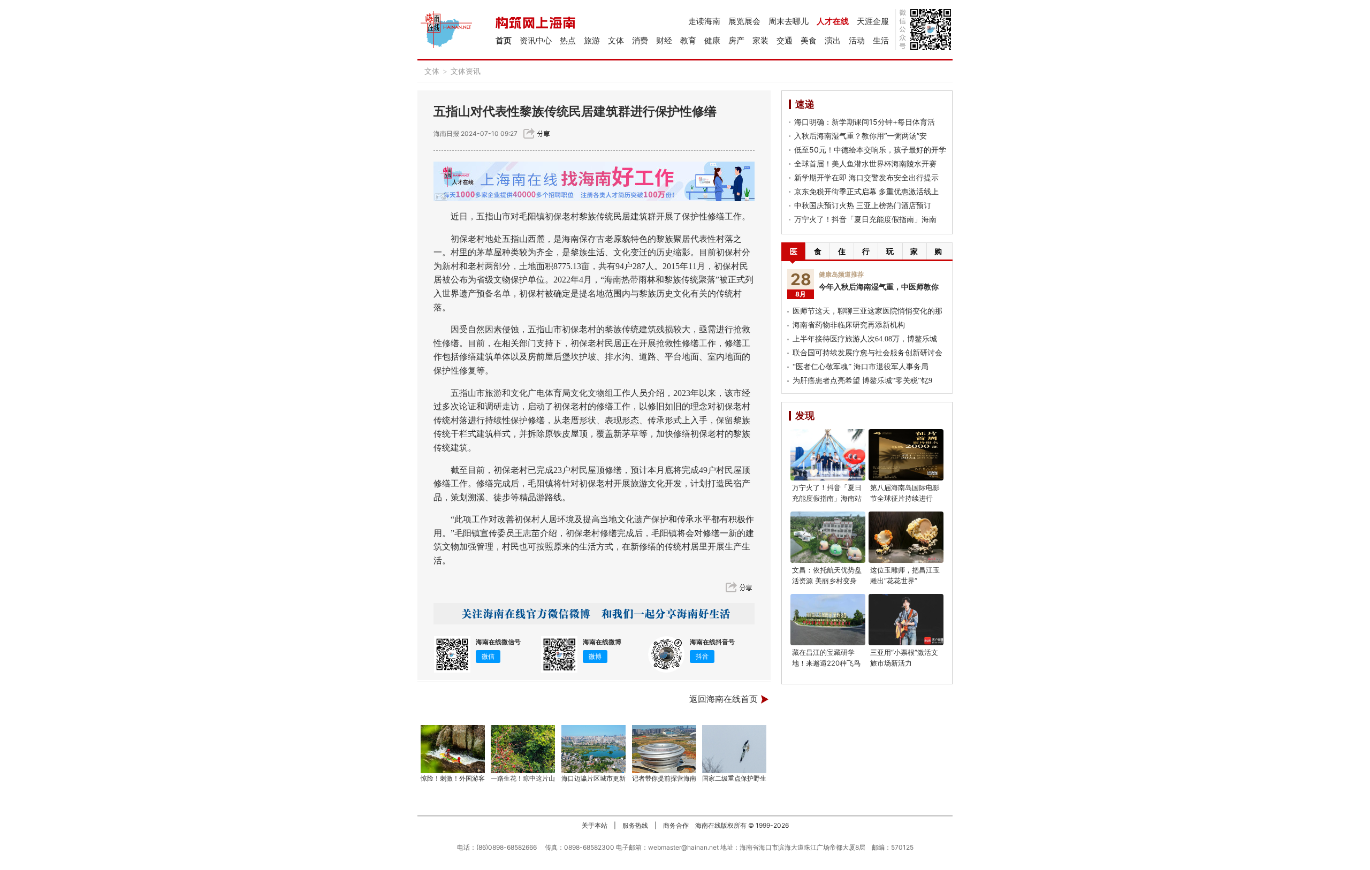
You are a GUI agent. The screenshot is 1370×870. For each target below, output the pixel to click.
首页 (504, 40)
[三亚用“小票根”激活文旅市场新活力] (906, 619)
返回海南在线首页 (723, 699)
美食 (809, 40)
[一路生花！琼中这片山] (523, 749)
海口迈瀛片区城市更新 (593, 778)
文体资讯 (466, 70)
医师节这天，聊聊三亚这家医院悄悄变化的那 (867, 311)
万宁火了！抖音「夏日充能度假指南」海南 (865, 219)
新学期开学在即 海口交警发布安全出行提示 (866, 177)
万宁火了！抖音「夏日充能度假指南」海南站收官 (827, 498)
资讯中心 (536, 40)
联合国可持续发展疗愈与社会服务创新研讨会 (867, 353)
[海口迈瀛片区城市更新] (593, 749)
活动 (857, 40)
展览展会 (744, 21)
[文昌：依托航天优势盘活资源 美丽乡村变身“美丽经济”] (827, 537)
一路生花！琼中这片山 (523, 778)
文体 (616, 40)
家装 (760, 40)
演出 (833, 40)
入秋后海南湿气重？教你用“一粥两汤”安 (860, 135)
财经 (664, 40)
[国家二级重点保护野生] (734, 749)
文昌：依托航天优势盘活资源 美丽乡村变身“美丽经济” (827, 581)
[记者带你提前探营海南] (664, 749)
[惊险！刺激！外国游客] (452, 749)
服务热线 (635, 825)
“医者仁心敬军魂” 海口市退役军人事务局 (860, 367)
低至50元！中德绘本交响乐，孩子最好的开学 (870, 149)
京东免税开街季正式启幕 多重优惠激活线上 (866, 191)
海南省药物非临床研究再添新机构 (849, 325)
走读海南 (704, 21)
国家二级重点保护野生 (734, 778)
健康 (712, 40)
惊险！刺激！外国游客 (453, 778)
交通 (785, 40)
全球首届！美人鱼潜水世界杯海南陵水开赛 (865, 163)
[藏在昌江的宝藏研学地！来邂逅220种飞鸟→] (827, 619)
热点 (568, 40)
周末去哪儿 (788, 21)
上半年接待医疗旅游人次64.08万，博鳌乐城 (865, 339)
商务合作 (676, 825)
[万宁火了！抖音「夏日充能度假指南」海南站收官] (827, 454)
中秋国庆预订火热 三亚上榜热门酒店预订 (862, 205)
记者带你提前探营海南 (664, 778)
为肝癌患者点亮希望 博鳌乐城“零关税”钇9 (862, 381)
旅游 (592, 40)
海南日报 (446, 133)
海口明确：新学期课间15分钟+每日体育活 (864, 121)
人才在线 (833, 21)
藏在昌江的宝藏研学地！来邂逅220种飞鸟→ (826, 663)
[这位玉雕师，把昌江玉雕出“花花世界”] (906, 537)
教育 (688, 40)
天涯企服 (873, 21)
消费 (640, 40)
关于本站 (594, 825)
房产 (736, 40)
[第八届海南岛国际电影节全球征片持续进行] (906, 454)
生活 (881, 40)
